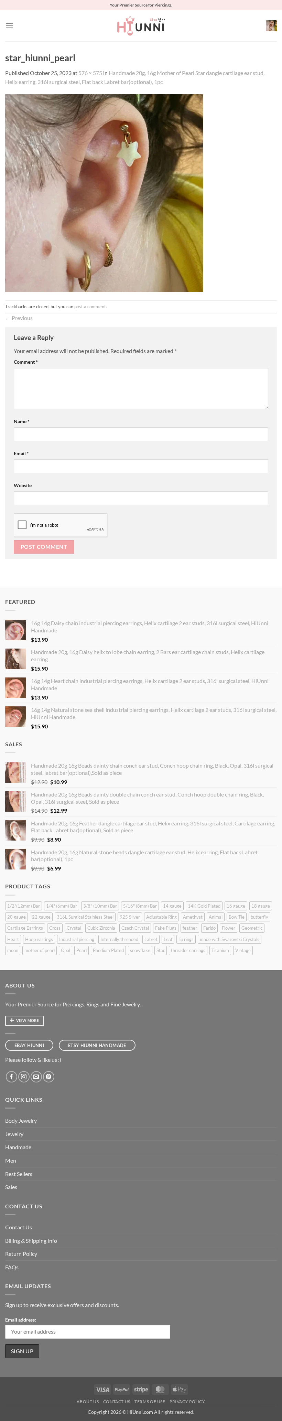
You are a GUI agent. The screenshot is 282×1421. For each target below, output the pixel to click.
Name (22, 421)
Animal (216, 917)
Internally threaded (119, 939)
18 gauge (260, 906)
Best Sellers (18, 1174)
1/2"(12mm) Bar (23, 906)
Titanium (220, 950)
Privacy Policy (187, 1401)
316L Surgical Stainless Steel (85, 917)
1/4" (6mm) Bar (61, 906)
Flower (228, 928)
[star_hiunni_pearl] (104, 192)
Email (21, 453)
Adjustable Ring (161, 917)
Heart (13, 939)
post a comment (90, 306)
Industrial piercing (76, 939)
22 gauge (41, 917)
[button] (9, 25)
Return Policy (21, 1253)
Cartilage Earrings (25, 928)
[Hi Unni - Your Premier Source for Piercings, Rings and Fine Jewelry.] (141, 25)
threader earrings (188, 950)
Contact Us (18, 1227)
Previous (19, 317)
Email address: (20, 1320)
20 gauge (16, 917)
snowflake (140, 950)
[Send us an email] (36, 1076)
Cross (55, 928)
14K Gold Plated (204, 906)
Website (23, 485)
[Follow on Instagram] (24, 1076)
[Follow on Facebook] (11, 1076)
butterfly (259, 917)
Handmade (18, 1147)
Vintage (243, 950)
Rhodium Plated (108, 950)
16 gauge (236, 906)
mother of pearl (39, 950)
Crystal (74, 928)
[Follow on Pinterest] (48, 1076)
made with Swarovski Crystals (229, 939)
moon (12, 950)
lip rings (186, 939)
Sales (11, 1187)
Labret (151, 939)
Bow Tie (237, 917)
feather (190, 928)
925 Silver (130, 917)
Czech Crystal (135, 928)
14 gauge (172, 906)
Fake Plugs (165, 928)
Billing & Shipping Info (31, 1240)
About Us (88, 1401)
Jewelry (14, 1134)
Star (160, 950)
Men (10, 1160)
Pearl (81, 950)
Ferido (209, 928)
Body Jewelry (21, 1120)
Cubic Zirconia (101, 928)
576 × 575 (90, 73)
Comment (26, 362)
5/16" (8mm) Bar (140, 906)
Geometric (251, 928)
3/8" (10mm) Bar (100, 906)
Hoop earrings (39, 939)
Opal (65, 950)
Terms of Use (149, 1401)
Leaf (168, 939)
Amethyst (193, 917)
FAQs (12, 1267)
